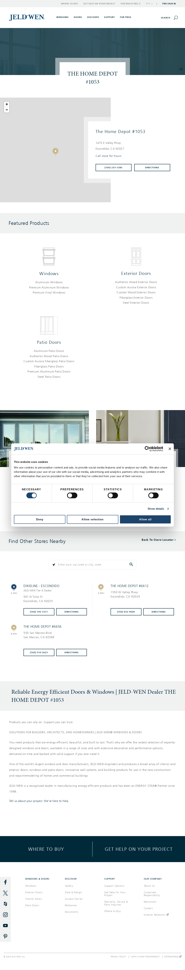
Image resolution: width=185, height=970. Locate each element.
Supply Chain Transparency (145, 957)
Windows (49, 273)
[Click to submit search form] (131, 564)
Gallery (69, 885)
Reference (71, 905)
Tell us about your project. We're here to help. (39, 801)
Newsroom (150, 901)
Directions (152, 167)
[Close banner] (170, 448)
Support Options (114, 885)
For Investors (129, 3)
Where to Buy (69, 3)
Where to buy (46, 849)
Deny (39, 519)
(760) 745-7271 (39, 612)
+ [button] (7, 104)
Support (109, 17)
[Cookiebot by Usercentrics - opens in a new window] (147, 448)
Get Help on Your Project (99, 3)
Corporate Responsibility (152, 894)
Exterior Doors (136, 273)
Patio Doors (49, 342)
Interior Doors (33, 898)
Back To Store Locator (158, 539)
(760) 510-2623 (39, 652)
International (172, 957)
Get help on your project (139, 849)
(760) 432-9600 (126, 612)
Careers (148, 908)
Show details (156, 508)
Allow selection (92, 519)
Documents (71, 911)
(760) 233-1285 (113, 167)
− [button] (7, 110)
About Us (149, 885)
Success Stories (74, 898)
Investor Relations (154, 914)
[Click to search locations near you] (53, 564)
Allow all (145, 519)
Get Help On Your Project (115, 894)
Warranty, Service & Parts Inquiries (116, 903)
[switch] (72, 495)
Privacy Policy (118, 957)
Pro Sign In (169, 3)
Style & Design (73, 892)
